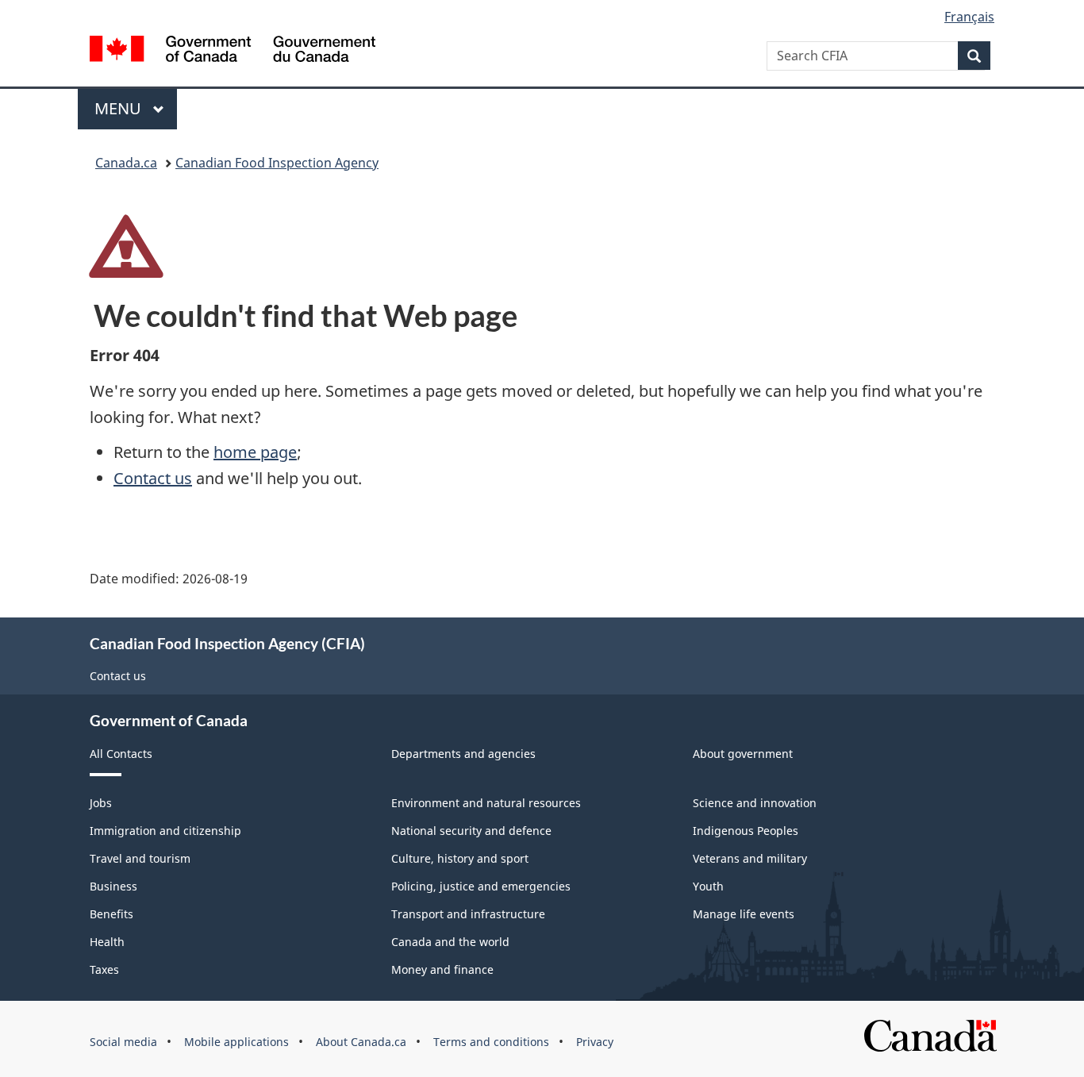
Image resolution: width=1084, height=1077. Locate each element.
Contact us (152, 478)
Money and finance (442, 969)
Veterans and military (750, 858)
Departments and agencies (463, 753)
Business (113, 886)
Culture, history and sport (460, 858)
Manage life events (743, 913)
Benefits (111, 913)
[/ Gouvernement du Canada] (232, 51)
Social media (123, 1041)
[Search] (974, 55)
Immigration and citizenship (165, 830)
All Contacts (121, 753)
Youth (708, 886)
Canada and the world (450, 941)
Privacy (594, 1041)
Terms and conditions (491, 1041)
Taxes (104, 969)
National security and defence (471, 830)
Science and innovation (755, 802)
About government (743, 753)
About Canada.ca (361, 1041)
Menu (119, 108)
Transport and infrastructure (468, 913)
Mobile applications (236, 1041)
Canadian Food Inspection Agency (277, 162)
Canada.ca (126, 162)
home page (255, 452)
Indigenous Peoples (745, 830)
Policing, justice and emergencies (481, 886)
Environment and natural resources (486, 802)
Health (107, 941)
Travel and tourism (140, 858)
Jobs (101, 802)
